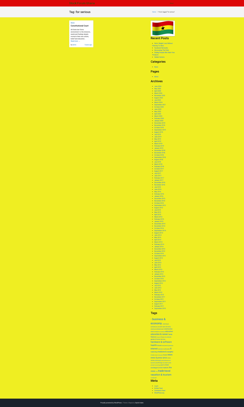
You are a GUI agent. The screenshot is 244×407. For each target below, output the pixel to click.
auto (160, 326)
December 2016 (159, 182)
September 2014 (160, 230)
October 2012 (159, 279)
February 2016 (159, 194)
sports (162, 365)
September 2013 (160, 256)
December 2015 (159, 198)
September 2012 (160, 281)
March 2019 (158, 144)
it (170, 348)
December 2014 (159, 224)
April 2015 (157, 214)
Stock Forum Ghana (82, 3)
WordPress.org (159, 393)
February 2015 (159, 219)
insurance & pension (167, 345)
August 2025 (158, 98)
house (159, 345)
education (169, 331)
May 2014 (157, 237)
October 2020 (159, 107)
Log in (156, 386)
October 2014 (159, 228)
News (73, 23)
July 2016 (157, 187)
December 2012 (159, 276)
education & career (159, 334)
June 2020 (157, 109)
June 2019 (157, 137)
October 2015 (159, 203)
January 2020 (158, 121)
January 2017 (158, 180)
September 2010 (160, 308)
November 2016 (159, 185)
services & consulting (155, 365)
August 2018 (158, 160)
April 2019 (157, 141)
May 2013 (157, 265)
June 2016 (157, 189)
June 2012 (157, 288)
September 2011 (160, 301)
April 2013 (157, 267)
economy (163, 331)
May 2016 (157, 192)
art (158, 326)
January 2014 (158, 247)
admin (74, 44)
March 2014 (158, 242)
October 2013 (159, 253)
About (172, 3)
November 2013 (159, 251)
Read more (74, 41)
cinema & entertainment (157, 329)
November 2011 (159, 297)
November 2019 (159, 125)
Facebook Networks (161, 48)
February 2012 (159, 295)
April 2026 (157, 91)
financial (159, 337)
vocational (153, 377)
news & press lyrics (159, 358)
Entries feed (158, 388)
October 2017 (159, 169)
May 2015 (157, 212)
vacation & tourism (161, 374)
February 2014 (159, 244)
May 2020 (157, 111)
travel (167, 370)
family (170, 334)
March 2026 (158, 93)
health (154, 345)
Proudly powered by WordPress (111, 403)
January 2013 (158, 274)
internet (154, 348)
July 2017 (157, 173)
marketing (154, 352)
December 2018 (159, 150)
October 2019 (159, 127)
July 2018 (157, 162)
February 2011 (159, 306)
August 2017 (158, 171)
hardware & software (161, 342)
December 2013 (159, 249)
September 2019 (160, 130)
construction (168, 329)
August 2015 (158, 208)
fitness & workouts (166, 337)
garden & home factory (158, 339)
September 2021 (160, 105)
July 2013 (157, 260)
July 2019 (157, 134)
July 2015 (157, 210)
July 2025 (157, 100)
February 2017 (159, 178)
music (165, 355)
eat (160, 331)
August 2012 (158, 283)
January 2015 (158, 221)
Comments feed (159, 390)
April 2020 (157, 114)
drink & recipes (155, 331)
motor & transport (159, 355)
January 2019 (158, 148)
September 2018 (160, 157)
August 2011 (158, 304)
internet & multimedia (164, 349)
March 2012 (158, 292)
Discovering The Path (161, 50)
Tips (157, 371)
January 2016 (158, 196)
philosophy (158, 360)
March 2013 (158, 269)
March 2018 (158, 164)
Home (154, 12)
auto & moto (167, 326)
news (170, 354)
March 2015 (158, 217)
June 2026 (157, 86)
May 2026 (157, 89)
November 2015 (159, 201)
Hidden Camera (159, 57)
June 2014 (157, 235)
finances (153, 337)
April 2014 (157, 240)
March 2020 (158, 116)
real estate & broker (167, 362)
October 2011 (159, 299)
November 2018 (159, 153)
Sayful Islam (139, 403)
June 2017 (157, 176)
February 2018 (159, 166)
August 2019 (158, 132)
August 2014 (158, 233)
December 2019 (159, 123)
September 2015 (160, 205)
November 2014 (159, 226)
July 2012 (157, 285)
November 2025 (159, 95)
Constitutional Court (80, 26)
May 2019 (157, 139)
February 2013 (159, 272)
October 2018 (159, 155)
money (152, 355)
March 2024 (158, 102)
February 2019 (159, 146)
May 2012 (157, 290)
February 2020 (159, 118)
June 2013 (157, 263)
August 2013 (158, 258)
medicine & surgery (165, 352)
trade (161, 370)
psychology (159, 362)
